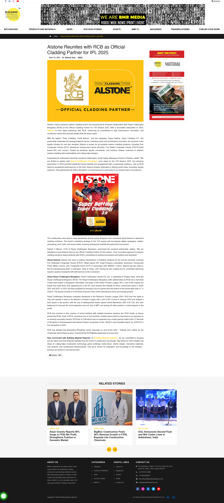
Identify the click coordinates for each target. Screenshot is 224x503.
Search (217, 1)
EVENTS (117, 29)
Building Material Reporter (106, 338)
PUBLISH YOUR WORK (209, 29)
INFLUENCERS (11, 29)
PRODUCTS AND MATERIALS (42, 29)
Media (118, 478)
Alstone (50, 131)
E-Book (118, 474)
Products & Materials (101, 471)
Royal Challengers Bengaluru (84, 161)
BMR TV (135, 29)
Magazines (119, 471)
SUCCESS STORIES (93, 29)
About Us (119, 467)
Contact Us (120, 482)
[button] (115, 449)
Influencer (97, 467)
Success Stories (99, 478)
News (56, 36)
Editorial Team (70, 57)
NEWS (69, 29)
